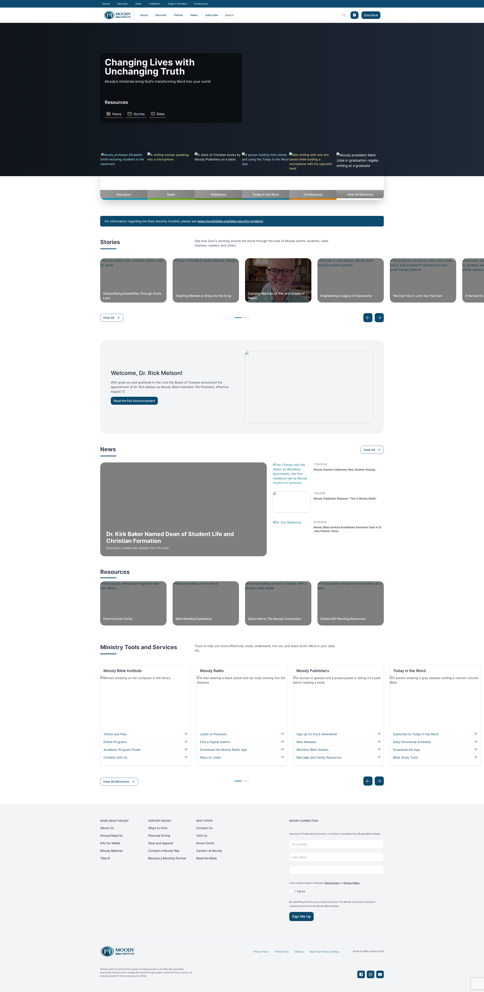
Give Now (371, 15)
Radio (139, 3)
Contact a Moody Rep (163, 851)
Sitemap (299, 951)
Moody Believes (111, 851)
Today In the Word (177, 3)
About (144, 15)
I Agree (300, 891)
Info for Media (110, 843)
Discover (160, 15)
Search (229, 16)
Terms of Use (332, 883)
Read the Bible (206, 858)
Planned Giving (159, 835)
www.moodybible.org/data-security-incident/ (230, 221)
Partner (178, 15)
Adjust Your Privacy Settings (324, 951)
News (194, 15)
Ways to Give (157, 828)
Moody (106, 3)
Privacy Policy (351, 883)
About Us (107, 828)
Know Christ (205, 843)
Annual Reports (111, 835)
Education (122, 3)
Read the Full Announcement (134, 401)
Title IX (105, 858)
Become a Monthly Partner (167, 858)
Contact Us (204, 828)
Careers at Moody (209, 851)
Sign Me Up (301, 916)
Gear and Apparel (160, 843)
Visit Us (201, 835)
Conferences (201, 3)
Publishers (154, 3)
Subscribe (211, 15)
